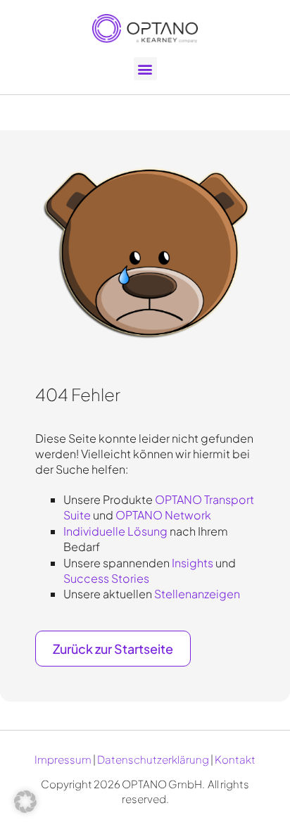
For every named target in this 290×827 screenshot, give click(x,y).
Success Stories (106, 578)
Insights (192, 562)
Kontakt (235, 759)
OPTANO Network (163, 514)
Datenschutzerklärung (153, 759)
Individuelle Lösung (115, 531)
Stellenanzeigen (197, 593)
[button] (145, 68)
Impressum (63, 759)
